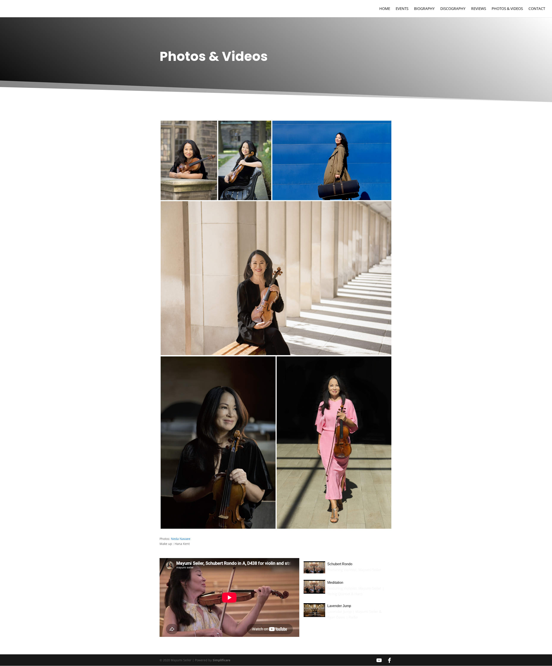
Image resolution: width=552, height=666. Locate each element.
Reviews (478, 9)
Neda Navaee (180, 539)
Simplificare (221, 660)
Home (384, 9)
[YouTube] (379, 660)
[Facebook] (389, 660)
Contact (536, 9)
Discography (453, 9)
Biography (424, 9)
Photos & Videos (507, 9)
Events (402, 9)
